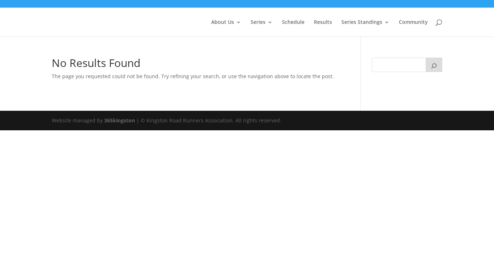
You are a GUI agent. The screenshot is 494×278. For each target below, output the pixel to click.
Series (258, 22)
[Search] (434, 65)
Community (413, 22)
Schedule (293, 22)
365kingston (119, 120)
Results (323, 22)
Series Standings (361, 22)
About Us (222, 22)
